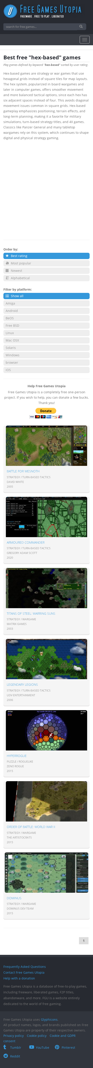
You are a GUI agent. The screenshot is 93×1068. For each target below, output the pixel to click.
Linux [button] (10, 333)
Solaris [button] (11, 348)
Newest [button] (16, 270)
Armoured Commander (25, 542)
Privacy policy (13, 1035)
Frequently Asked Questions (24, 966)
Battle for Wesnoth (23, 471)
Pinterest (68, 1047)
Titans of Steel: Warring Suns (31, 613)
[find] (81, 26)
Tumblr (15, 1047)
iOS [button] (8, 370)
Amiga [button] (10, 303)
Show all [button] (16, 296)
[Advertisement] (46, 189)
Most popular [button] (20, 263)
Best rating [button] (18, 256)
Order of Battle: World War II (31, 827)
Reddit (15, 1056)
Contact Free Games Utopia (23, 972)
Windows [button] (12, 355)
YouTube (42, 1047)
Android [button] (12, 311)
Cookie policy (36, 1035)
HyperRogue (17, 756)
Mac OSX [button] (12, 340)
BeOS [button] (10, 318)
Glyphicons (49, 1019)
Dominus (14, 898)
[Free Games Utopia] (46, 11)
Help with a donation (19, 978)
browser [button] (12, 362)
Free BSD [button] (12, 325)
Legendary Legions (22, 684)
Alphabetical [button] (20, 278)
